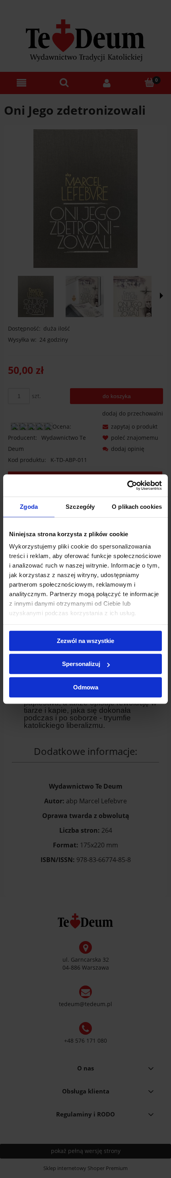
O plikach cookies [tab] (137, 506)
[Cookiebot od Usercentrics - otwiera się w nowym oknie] (127, 485)
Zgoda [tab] (29, 506)
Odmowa (85, 687)
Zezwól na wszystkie (85, 640)
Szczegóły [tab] (80, 506)
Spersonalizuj (81, 663)
